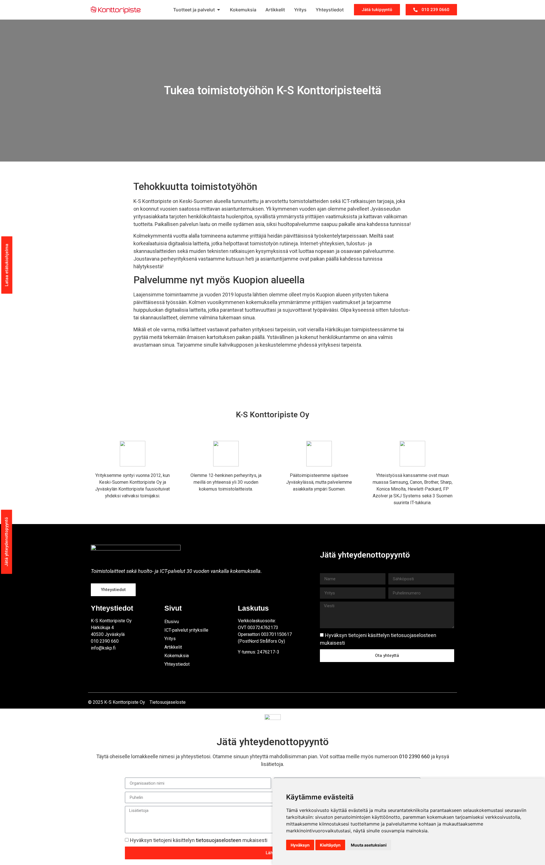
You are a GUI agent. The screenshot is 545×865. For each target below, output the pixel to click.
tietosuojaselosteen (413, 635)
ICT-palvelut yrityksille (186, 630)
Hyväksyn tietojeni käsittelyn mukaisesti (198, 840)
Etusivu (171, 621)
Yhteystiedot (177, 664)
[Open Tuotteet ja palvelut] (218, 9)
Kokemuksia (176, 655)
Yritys (170, 638)
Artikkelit (173, 647)
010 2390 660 (414, 756)
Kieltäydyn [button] (330, 845)
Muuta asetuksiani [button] (369, 845)
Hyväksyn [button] (300, 845)
